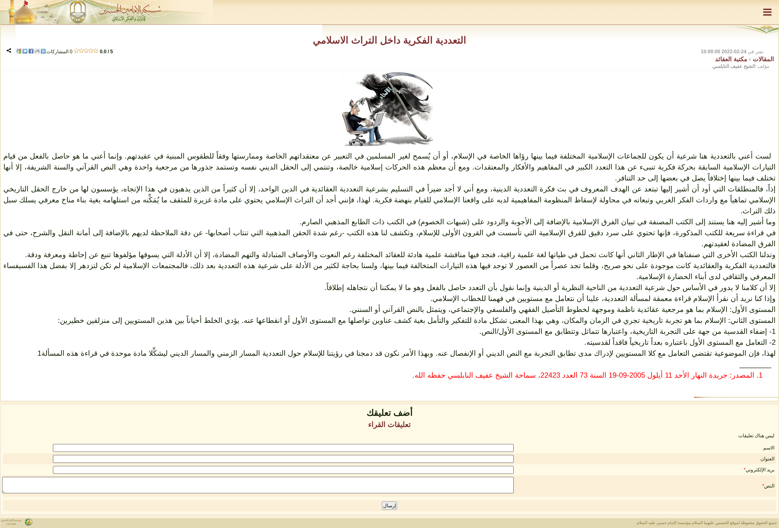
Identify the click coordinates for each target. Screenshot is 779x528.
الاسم (768, 447)
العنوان (767, 458)
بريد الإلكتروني (760, 469)
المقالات (762, 59)
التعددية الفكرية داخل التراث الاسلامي (389, 40)
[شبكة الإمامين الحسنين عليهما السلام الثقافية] (389, 12)
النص (769, 485)
